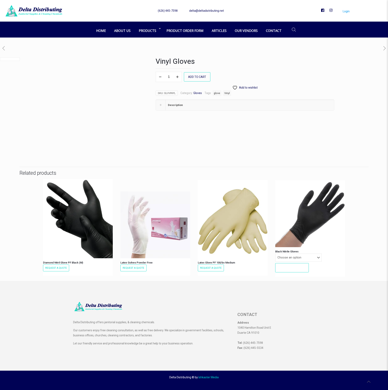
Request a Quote (292, 267)
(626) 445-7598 (168, 10)
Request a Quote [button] (56, 268)
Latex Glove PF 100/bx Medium (216, 262)
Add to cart (197, 76)
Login (346, 11)
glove (217, 93)
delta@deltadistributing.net (206, 10)
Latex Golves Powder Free (136, 262)
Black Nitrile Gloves (286, 251)
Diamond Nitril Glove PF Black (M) (63, 262)
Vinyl (227, 93)
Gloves (197, 93)
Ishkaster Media (208, 377)
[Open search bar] (294, 29)
